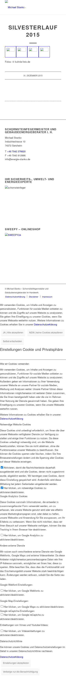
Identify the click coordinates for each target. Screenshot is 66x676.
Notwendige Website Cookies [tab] (15, 424)
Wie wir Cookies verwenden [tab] (14, 363)
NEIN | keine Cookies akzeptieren (46, 332)
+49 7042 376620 (16, 151)
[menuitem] (15, 296)
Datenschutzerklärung (45, 324)
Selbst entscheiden (12, 341)
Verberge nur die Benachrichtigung (20, 671)
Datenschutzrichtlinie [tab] (11, 641)
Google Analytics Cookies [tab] (13, 496)
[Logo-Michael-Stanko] (27, 7)
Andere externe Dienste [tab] (12, 545)
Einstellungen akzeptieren (16, 662)
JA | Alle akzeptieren (13, 332)
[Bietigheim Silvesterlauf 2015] (10, 51)
